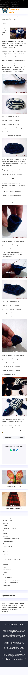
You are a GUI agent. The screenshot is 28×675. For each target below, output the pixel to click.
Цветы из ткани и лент (9, 588)
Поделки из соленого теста (10, 582)
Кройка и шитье (7, 556)
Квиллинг (5, 551)
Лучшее (5, 562)
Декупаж (5, 549)
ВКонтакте (14, 450)
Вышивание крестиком (9, 528)
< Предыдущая (8, 437)
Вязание (5, 536)
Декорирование (7, 544)
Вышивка (5, 533)
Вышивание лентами (8, 531)
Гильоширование (8, 541)
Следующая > (20, 437)
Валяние (5, 523)
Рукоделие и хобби (11, 11)
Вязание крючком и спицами (11, 538)
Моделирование (7, 569)
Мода (4, 567)
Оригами (5, 572)
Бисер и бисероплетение (10, 518)
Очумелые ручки (7, 577)
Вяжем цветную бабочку (14, 486)
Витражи (5, 525)
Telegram (17, 450)
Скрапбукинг (6, 585)
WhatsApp (11, 450)
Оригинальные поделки (9, 575)
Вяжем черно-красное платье (14, 508)
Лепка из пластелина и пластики (12, 559)
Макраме (5, 564)
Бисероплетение (7, 520)
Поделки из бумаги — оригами (11, 580)
